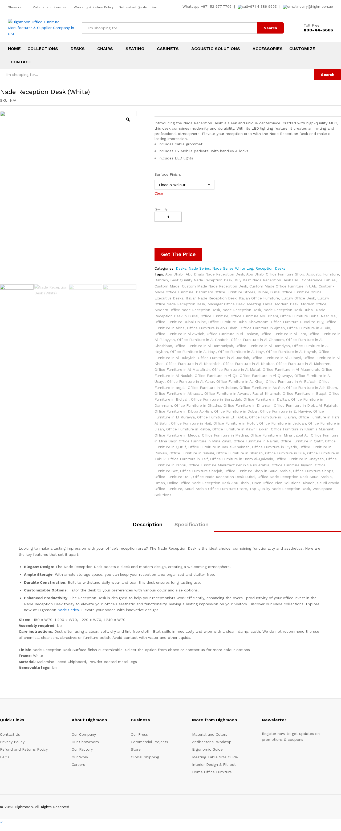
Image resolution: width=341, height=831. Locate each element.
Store (136, 749)
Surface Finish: (168, 174)
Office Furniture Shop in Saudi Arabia (258, 471)
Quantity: (161, 209)
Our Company (84, 734)
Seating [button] (134, 49)
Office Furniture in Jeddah (282, 423)
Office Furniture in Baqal (304, 393)
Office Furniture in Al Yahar (190, 381)
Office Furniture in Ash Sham (311, 387)
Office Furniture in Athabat (178, 393)
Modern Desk (286, 304)
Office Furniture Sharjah (201, 471)
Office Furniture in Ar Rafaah (291, 381)
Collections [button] (42, 49)
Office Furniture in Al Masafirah (182, 369)
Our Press (139, 734)
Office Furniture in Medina (225, 435)
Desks (181, 268)
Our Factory (82, 749)
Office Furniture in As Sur (261, 387)
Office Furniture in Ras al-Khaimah (219, 447)
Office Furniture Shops (313, 471)
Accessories (268, 49)
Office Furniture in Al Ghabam (257, 340)
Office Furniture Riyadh (292, 465)
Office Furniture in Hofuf (235, 423)
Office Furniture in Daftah (266, 399)
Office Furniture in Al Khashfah (193, 363)
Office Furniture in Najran (256, 441)
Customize (302, 49)
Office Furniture (214, 316)
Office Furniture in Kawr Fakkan (240, 429)
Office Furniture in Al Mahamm (303, 363)
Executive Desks (169, 298)
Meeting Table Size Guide (215, 757)
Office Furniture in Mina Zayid (205, 441)
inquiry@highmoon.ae (315, 7)
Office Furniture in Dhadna (197, 405)
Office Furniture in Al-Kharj (239, 381)
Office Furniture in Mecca (177, 435)
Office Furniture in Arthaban (212, 387)
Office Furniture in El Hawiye (285, 411)
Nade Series (199, 268)
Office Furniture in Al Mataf (236, 369)
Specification (191, 524)
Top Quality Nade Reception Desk (279, 489)
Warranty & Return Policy (93, 7)
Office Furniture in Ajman (263, 328)
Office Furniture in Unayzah (299, 459)
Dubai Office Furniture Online (296, 292)
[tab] (147, 527)
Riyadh (309, 483)
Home (14, 49)
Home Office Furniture (212, 772)
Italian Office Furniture (259, 298)
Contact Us (10, 734)
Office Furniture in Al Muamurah (291, 369)
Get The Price (178, 254)
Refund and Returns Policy (24, 749)
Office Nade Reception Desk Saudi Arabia (295, 477)
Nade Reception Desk (241, 310)
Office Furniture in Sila (285, 453)
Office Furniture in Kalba (188, 429)
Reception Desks (270, 268)
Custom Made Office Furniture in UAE (282, 286)
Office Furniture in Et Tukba (222, 417)
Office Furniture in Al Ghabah (203, 340)
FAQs (4, 757)
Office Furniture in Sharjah (239, 453)
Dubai (263, 292)
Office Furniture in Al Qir (216, 375)
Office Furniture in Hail (191, 423)
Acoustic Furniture (322, 274)
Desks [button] (78, 49)
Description (148, 524)
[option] (68, 197)
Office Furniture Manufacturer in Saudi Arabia (229, 465)
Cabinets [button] (168, 49)
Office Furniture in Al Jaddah (223, 358)
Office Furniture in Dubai (236, 411)
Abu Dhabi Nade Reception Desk (215, 274)
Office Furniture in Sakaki (191, 453)
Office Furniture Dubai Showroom (238, 322)
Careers (78, 764)
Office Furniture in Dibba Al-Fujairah (305, 405)
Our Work (80, 757)
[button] (1, 822)
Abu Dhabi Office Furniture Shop (275, 274)
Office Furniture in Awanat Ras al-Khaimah (242, 393)
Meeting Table (260, 304)
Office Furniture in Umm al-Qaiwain (241, 459)
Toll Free (311, 25)
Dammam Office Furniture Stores (225, 292)
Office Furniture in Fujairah (272, 417)
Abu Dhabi (174, 274)
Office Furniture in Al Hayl (193, 351)
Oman (160, 483)
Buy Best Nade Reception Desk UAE (267, 280)
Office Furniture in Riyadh (274, 447)
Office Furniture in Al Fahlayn (232, 334)
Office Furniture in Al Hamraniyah (203, 346)
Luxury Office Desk (298, 298)
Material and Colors (209, 734)
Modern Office (313, 304)
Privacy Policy (12, 742)
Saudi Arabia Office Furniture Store (216, 489)
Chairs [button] (105, 49)
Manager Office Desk (226, 304)
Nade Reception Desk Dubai (288, 310)
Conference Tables (319, 280)
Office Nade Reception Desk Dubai (224, 477)
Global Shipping (145, 757)
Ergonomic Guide (207, 749)
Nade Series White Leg (232, 268)
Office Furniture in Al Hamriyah (263, 346)
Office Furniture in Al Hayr (241, 351)
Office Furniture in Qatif (302, 441)
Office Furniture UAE (173, 477)
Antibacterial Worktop (212, 742)
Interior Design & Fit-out (214, 764)
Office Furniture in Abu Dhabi (212, 328)
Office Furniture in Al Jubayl (276, 358)
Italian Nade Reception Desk (211, 298)
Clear (159, 193)
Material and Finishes (50, 7)
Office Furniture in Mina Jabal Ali (279, 435)
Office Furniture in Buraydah (216, 399)
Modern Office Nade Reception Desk (187, 310)
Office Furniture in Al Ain (308, 328)
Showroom (17, 7)
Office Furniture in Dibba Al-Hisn (183, 411)
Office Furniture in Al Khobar (248, 363)
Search (270, 28)
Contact (21, 62)
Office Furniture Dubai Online (180, 322)
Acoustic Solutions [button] (215, 49)
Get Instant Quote (133, 7)
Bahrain (161, 280)
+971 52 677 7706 (216, 7)
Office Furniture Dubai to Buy (297, 322)
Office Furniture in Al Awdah (179, 334)
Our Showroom (85, 742)
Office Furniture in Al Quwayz (266, 375)
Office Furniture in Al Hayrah (291, 351)
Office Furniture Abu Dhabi (254, 316)
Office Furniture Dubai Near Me (308, 316)
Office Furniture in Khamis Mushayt (302, 429)
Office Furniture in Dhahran (247, 405)
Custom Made (167, 286)
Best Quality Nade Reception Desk (201, 280)
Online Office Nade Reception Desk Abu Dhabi (208, 483)
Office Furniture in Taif (188, 459)
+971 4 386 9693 (262, 7)
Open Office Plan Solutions (276, 483)
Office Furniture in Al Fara (283, 334)
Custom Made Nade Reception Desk (214, 286)
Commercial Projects (149, 742)
